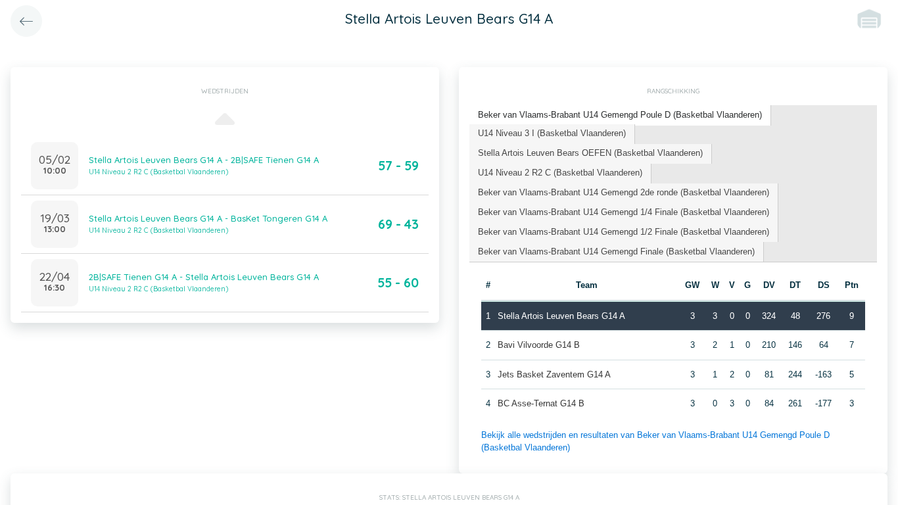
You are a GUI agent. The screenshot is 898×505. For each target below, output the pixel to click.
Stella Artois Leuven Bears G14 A (561, 316)
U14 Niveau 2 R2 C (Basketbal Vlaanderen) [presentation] (560, 173)
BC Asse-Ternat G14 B (541, 403)
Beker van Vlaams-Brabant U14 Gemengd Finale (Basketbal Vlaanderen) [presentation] (616, 251)
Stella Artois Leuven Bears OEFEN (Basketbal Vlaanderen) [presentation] (590, 153)
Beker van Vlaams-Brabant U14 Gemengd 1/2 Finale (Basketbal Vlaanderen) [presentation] (623, 232)
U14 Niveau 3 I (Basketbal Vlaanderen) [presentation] (552, 133)
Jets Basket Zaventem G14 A (554, 374)
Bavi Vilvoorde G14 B (539, 345)
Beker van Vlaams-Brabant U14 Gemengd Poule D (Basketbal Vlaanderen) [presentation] (620, 115)
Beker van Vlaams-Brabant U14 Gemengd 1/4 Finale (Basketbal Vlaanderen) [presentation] (623, 212)
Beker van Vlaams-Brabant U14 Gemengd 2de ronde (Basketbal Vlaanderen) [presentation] (623, 192)
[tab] (620, 115)
